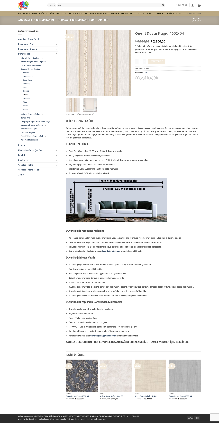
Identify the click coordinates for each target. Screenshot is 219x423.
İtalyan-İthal (26, 118)
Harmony (26, 84)
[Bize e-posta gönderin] (183, 5)
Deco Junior (28, 76)
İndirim (21, 145)
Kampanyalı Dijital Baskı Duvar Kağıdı (36, 122)
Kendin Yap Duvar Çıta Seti (30, 150)
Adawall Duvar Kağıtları (30, 58)
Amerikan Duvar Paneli (96, 13)
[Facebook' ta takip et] (176, 5)
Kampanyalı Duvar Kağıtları (32, 125)
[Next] (127, 63)
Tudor (25, 109)
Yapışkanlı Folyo (25, 165)
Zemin (160, 13)
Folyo (139, 13)
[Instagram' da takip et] (179, 5)
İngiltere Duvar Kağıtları (30, 114)
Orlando (26, 98)
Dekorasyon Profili (26, 44)
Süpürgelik (55, 13)
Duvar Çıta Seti (72, 13)
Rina (25, 102)
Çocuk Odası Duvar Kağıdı (31, 65)
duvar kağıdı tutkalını (111, 251)
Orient (103, 20)
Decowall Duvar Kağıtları (76, 20)
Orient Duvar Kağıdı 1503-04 (180, 396)
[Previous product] (198, 20)
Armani (26, 73)
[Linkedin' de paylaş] (156, 78)
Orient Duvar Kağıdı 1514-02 (146, 396)
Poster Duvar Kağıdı (29, 129)
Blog (178, 13)
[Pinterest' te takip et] (186, 5)
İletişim (170, 13)
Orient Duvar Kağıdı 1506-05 (111, 396)
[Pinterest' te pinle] (151, 78)
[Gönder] (163, 5)
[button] (192, 5)
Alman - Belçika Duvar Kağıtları (33, 62)
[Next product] (194, 20)
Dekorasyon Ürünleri (27, 49)
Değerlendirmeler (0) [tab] (85, 114)
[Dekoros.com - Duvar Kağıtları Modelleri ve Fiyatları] (31, 5)
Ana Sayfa (25, 20)
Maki (25, 87)
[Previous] (70, 63)
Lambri (150, 13)
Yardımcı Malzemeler (29, 140)
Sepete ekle (157, 61)
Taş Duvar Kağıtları (28, 132)
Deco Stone (27, 80)
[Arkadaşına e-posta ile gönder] (146, 78)
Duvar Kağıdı (38, 13)
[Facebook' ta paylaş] (137, 78)
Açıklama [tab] (70, 114)
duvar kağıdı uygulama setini (103, 336)
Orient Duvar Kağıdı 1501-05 (77, 396)
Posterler (23, 13)
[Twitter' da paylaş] (142, 78)
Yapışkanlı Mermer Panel (122, 13)
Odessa (26, 91)
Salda (25, 106)
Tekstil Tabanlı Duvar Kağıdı (32, 136)
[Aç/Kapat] (56, 44)
